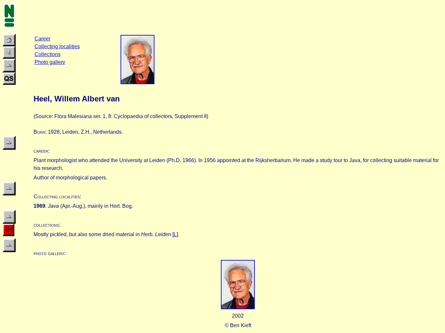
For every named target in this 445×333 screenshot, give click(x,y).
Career (42, 38)
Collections (48, 54)
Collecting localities (57, 46)
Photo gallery (50, 62)
